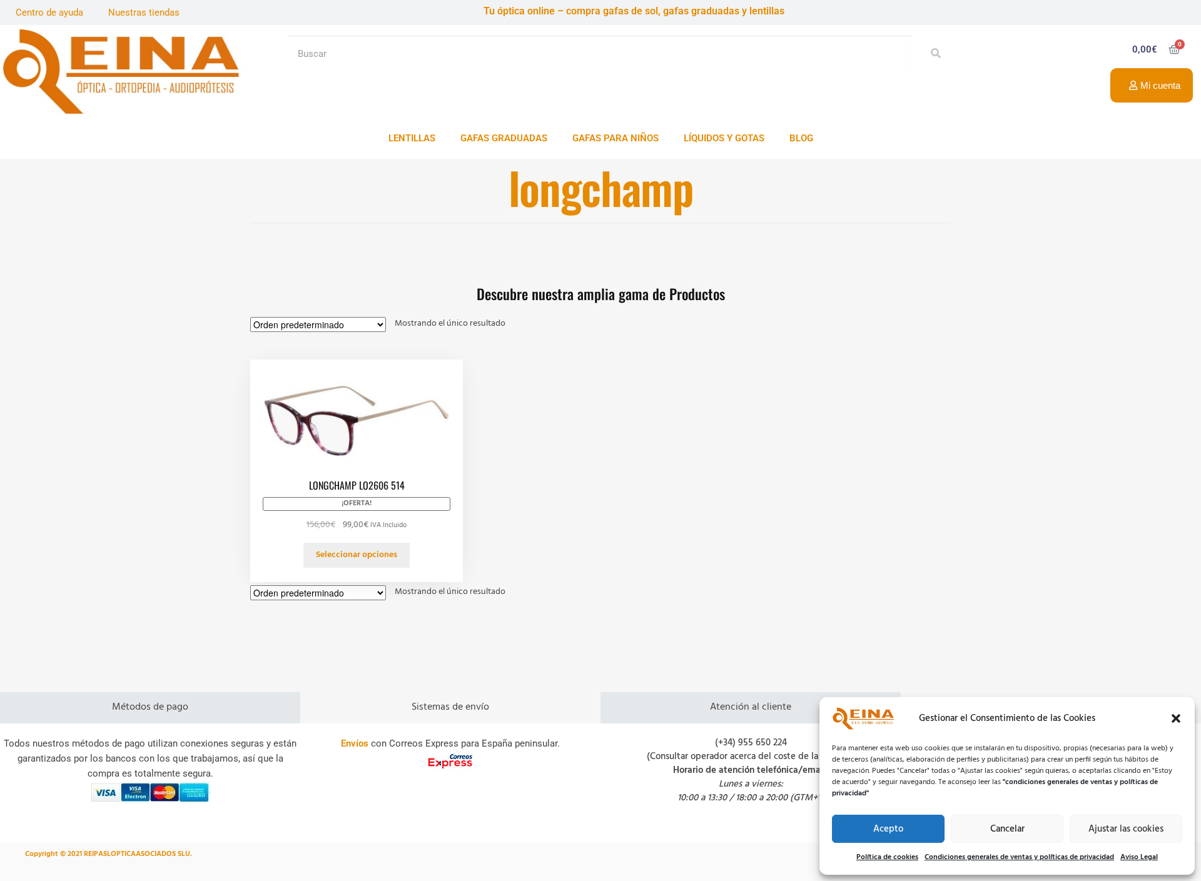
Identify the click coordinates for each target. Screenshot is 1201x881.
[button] (1176, 718)
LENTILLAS (411, 138)
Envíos (354, 743)
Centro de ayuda (49, 12)
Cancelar (1007, 829)
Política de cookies (887, 857)
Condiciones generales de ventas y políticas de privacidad (1019, 857)
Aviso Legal (1139, 857)
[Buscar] (932, 54)
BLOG (801, 138)
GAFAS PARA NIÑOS (615, 138)
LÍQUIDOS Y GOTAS (724, 138)
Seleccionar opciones (356, 555)
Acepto (888, 829)
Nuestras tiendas (144, 12)
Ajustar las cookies (1125, 829)
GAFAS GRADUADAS (503, 138)
